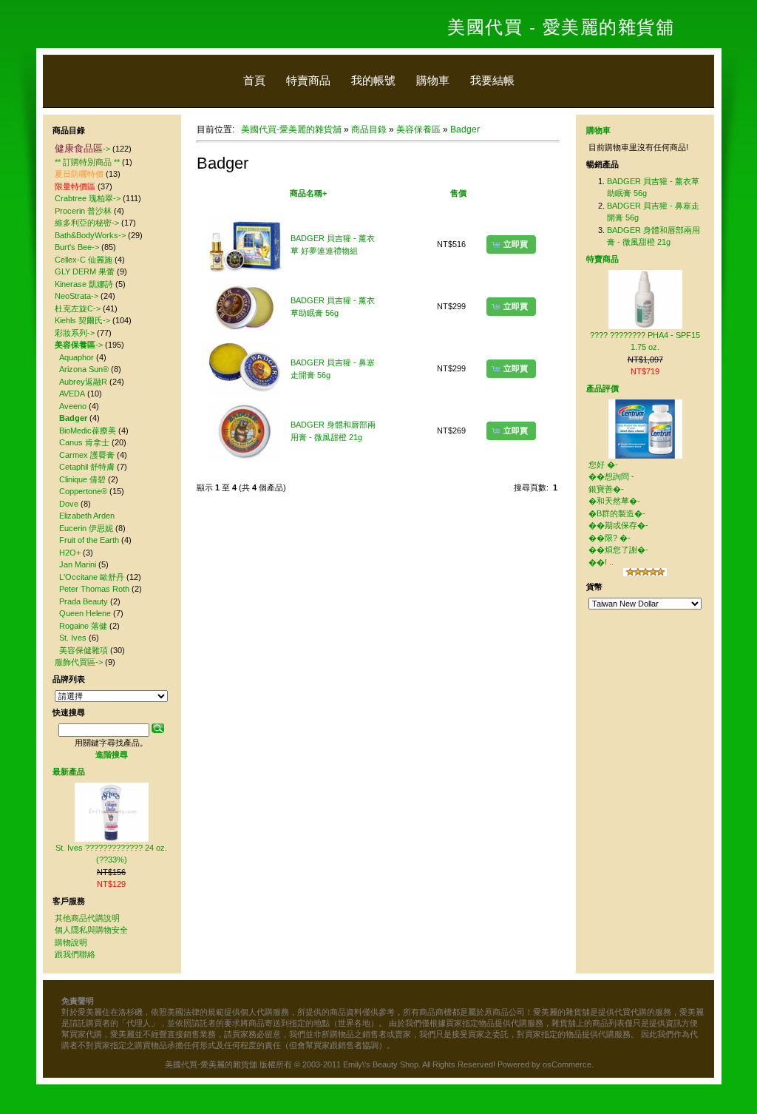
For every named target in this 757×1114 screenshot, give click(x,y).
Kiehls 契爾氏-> (82, 320)
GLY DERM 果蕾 (85, 271)
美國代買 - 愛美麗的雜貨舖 (560, 27)
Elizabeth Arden (87, 515)
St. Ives (72, 637)
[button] (511, 244)
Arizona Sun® (84, 369)
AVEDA (72, 393)
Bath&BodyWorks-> (90, 235)
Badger (465, 129)
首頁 (254, 80)
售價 (458, 193)
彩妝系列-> (75, 332)
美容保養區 (418, 129)
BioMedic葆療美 (87, 430)
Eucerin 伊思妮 (86, 528)
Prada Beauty (83, 601)
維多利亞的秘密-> (87, 222)
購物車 (432, 80)
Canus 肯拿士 (84, 442)
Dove (68, 503)
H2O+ (70, 552)
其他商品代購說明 (87, 918)
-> (82, 148)
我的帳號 (373, 80)
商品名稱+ (308, 193)
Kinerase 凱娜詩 (84, 284)
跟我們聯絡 (75, 954)
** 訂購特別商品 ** (87, 162)
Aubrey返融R (83, 381)
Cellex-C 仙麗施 (83, 259)
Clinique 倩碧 (82, 479)
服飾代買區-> (79, 662)
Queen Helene (85, 613)
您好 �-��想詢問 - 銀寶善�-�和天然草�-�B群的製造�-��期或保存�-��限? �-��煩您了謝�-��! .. (618, 513)
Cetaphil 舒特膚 (87, 466)
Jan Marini (77, 564)
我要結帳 (492, 80)
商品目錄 (369, 129)
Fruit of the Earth (89, 540)
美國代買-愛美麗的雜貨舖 (291, 129)
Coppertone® (83, 491)
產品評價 (602, 388)
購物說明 (71, 942)
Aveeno (72, 406)
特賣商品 (308, 80)
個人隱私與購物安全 (91, 929)
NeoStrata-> (76, 295)
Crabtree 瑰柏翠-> (87, 198)
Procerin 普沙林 (83, 210)
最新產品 (68, 771)
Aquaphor (76, 357)
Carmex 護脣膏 (87, 454)
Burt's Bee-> (77, 247)
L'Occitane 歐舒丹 (91, 577)
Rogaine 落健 (83, 625)
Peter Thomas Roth (94, 588)
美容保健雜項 (83, 650)
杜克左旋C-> (78, 308)
